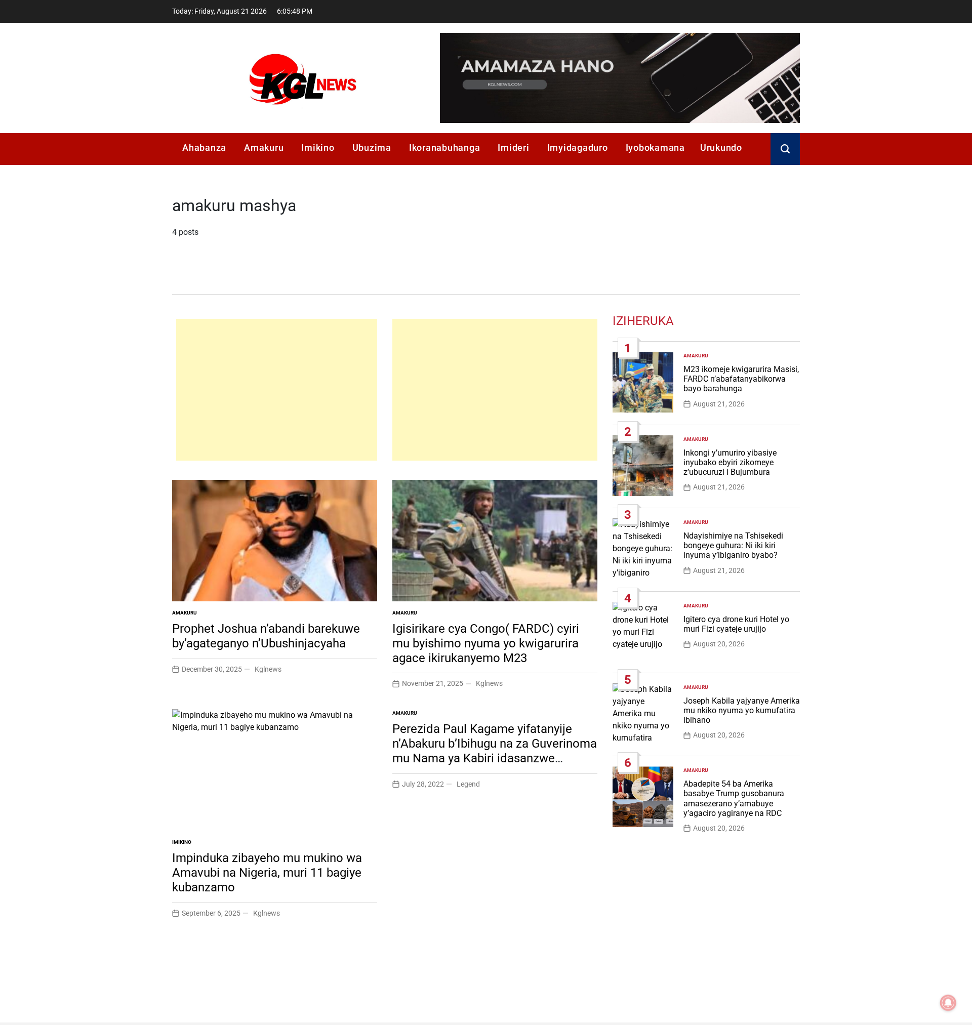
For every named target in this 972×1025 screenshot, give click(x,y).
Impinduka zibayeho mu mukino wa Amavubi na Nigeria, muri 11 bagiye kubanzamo (267, 872)
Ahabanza (204, 147)
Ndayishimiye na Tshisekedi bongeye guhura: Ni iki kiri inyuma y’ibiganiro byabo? (733, 545)
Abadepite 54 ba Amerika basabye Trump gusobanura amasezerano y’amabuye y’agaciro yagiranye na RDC (733, 798)
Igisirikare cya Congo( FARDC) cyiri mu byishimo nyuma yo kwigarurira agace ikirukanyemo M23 (485, 643)
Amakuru (264, 147)
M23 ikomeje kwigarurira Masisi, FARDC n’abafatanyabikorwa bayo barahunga (741, 378)
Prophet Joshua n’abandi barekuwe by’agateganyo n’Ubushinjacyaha (266, 636)
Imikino (317, 147)
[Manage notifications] (948, 1003)
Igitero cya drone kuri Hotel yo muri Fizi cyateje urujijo (736, 624)
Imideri (513, 147)
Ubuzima (371, 147)
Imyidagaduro (577, 147)
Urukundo (721, 147)
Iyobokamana (655, 147)
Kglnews (268, 669)
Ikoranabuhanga (444, 147)
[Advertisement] (276, 390)
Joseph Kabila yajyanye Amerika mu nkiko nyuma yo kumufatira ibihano (741, 710)
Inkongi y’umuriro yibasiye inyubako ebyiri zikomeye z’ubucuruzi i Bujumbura (730, 462)
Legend (468, 784)
